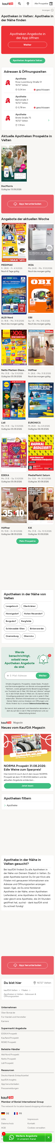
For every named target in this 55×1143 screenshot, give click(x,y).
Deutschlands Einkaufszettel (15, 1075)
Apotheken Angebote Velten (27, 60)
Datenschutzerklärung (38, 703)
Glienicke (29, 636)
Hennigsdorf (12, 613)
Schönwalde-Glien (15, 628)
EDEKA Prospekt (9, 1033)
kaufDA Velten (11, 990)
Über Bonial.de (8, 1012)
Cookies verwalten (36, 1127)
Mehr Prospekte (27, 541)
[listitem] (14, 167)
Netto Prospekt (8, 1059)
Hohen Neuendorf (33, 613)
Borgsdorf (11, 621)
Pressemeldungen (10, 1088)
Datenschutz (7, 1123)
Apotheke (12, 805)
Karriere (5, 1021)
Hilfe (3, 1119)
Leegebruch (12, 606)
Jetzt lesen (27, 785)
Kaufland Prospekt (10, 1038)
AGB (3, 1127)
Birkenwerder (37, 628)
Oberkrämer (29, 606)
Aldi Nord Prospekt (10, 1054)
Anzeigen (46, 10)
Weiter (27, 44)
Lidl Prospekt (7, 1063)
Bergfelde (26, 621)
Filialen (25, 990)
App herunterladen (10, 1084)
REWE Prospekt (8, 1042)
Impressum (33, 1119)
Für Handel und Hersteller (13, 1017)
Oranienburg (12, 636)
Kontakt (31, 1123)
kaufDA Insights (8, 1080)
